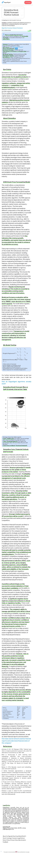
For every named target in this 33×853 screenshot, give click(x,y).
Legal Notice (21, 838)
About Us (5, 836)
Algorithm (4, 28)
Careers (14, 838)
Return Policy (6, 840)
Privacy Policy (14, 840)
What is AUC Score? (17, 47)
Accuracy (9, 28)
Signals (10, 836)
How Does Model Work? (19, 836)
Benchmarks (22, 840)
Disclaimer (20, 28)
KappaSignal (7, 2)
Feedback (5, 842)
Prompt (28, 2)
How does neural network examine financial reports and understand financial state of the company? (16, 741)
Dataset (15, 28)
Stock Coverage (7, 838)
